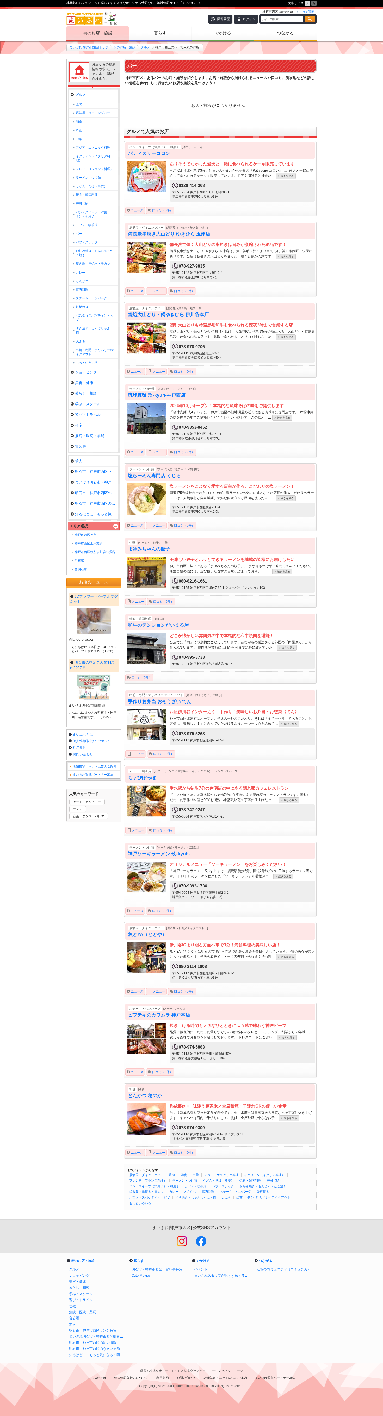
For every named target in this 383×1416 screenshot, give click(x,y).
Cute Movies (141, 1276)
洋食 (184, 1175)
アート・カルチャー (87, 802)
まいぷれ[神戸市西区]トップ (88, 47)
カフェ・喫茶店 (196, 1186)
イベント (201, 1269)
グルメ (145, 47)
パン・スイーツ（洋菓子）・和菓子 (154, 1186)
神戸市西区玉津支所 (89, 543)
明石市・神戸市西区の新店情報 (96, 493)
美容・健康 (84, 383)
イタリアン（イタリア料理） (264, 1175)
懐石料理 (208, 1192)
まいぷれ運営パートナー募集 (93, 775)
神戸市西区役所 (85, 534)
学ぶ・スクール (88, 404)
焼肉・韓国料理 (250, 1180)
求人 (78, 461)
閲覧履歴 (223, 19)
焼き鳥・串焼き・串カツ (146, 1192)
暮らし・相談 (86, 393)
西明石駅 (81, 569)
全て (79, 104)
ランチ (77, 809)
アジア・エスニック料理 (221, 1175)
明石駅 (79, 560)
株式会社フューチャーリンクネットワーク (213, 1371)
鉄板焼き (263, 1192)
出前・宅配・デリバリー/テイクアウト (263, 1197)
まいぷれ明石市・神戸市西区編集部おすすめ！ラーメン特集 (97, 1336)
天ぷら (226, 1197)
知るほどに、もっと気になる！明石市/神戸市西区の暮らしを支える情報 (97, 1355)
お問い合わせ (83, 754)
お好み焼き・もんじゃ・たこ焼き (262, 1186)
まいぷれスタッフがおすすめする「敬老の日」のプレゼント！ (222, 1276)
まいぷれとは (83, 734)
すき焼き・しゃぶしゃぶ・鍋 (195, 1197)
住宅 (78, 425)
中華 (196, 1175)
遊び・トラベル (88, 415)
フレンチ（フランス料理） (148, 1180)
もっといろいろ (140, 1203)
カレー (173, 1192)
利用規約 (79, 748)
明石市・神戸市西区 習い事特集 (157, 1269)
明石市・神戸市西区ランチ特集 (96, 471)
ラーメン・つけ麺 (184, 1180)
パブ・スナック (223, 1186)
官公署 (80, 446)
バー (79, 233)
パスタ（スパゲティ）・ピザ (149, 1197)
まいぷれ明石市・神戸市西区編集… (96, 482)
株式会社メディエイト (165, 1371)
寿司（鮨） (274, 1180)
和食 (172, 1175)
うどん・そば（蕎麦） (218, 1180)
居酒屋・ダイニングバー (146, 1175)
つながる (285, 33)
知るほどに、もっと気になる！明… (96, 514)
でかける (222, 33)
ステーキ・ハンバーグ (235, 1192)
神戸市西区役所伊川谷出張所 (95, 552)
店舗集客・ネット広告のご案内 (94, 766)
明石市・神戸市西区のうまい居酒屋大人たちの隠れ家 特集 (97, 1349)
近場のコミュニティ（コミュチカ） (284, 1269)
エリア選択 (79, 526)
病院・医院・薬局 (89, 436)
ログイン (249, 19)
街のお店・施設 (97, 33)
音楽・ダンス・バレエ (88, 816)
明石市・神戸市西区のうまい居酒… (96, 503)
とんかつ (190, 1192)
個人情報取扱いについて (91, 741)
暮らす (160, 33)
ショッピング (86, 372)
